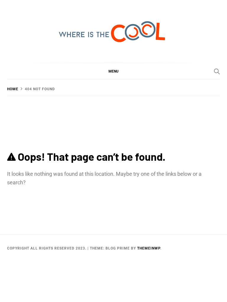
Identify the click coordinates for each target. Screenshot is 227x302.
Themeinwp (148, 248)
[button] (113, 71)
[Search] (217, 71)
